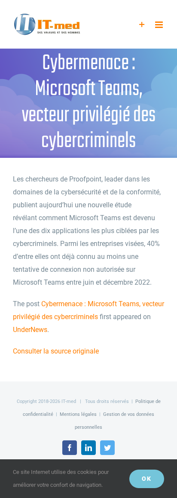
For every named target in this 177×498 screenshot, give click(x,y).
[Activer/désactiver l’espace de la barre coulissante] (141, 24)
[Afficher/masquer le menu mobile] (159, 24)
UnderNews (30, 330)
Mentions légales (78, 414)
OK (147, 478)
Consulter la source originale (56, 351)
